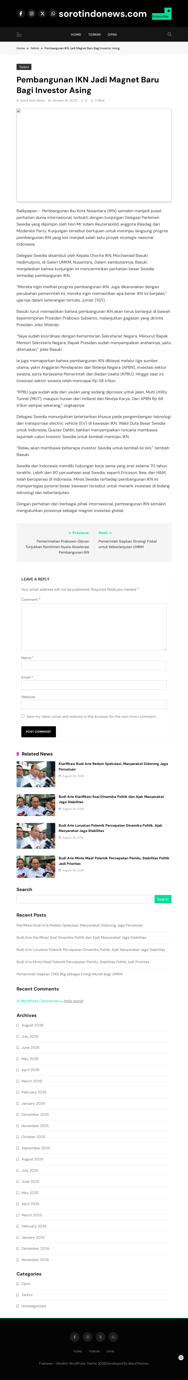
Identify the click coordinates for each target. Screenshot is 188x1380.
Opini (112, 34)
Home (76, 34)
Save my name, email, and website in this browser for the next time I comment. (92, 716)
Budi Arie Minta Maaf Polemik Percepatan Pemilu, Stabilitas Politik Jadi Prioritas (83, 961)
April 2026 (30, 1069)
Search (24, 889)
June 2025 (30, 1181)
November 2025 (35, 1125)
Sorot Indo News (32, 100)
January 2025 (33, 1237)
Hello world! (73, 1001)
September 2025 (36, 1148)
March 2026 (32, 1081)
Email (27, 677)
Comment (31, 599)
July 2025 (30, 1170)
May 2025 (30, 1192)
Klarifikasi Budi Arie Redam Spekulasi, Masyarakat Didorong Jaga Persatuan (80, 925)
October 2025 (33, 1136)
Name (27, 657)
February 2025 (34, 1226)
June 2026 (30, 1047)
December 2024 (35, 1248)
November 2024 (35, 1259)
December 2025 (35, 1114)
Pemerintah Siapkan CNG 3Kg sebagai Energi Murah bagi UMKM (69, 974)
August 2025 (32, 1159)
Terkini (94, 34)
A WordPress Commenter (38, 1001)
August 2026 (32, 1025)
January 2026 (33, 1103)
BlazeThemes (138, 1363)
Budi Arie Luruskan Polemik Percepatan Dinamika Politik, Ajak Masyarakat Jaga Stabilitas (91, 949)
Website (28, 696)
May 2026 (30, 1058)
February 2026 (34, 1092)
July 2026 (30, 1036)
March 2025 (32, 1215)
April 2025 (30, 1203)
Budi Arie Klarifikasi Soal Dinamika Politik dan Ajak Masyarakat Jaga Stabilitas (81, 937)
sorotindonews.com (103, 14)
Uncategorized (34, 1306)
